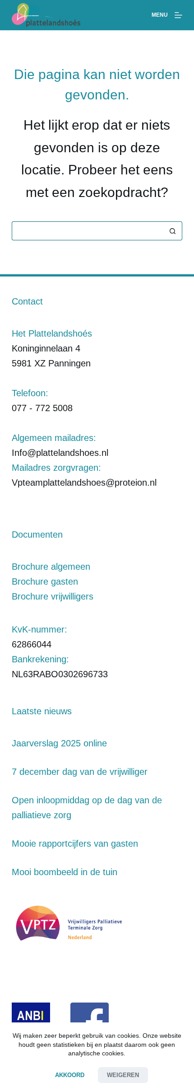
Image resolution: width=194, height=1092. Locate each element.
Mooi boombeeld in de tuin (64, 872)
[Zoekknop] (172, 230)
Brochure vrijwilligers (52, 596)
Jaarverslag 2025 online (59, 743)
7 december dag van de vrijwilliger (80, 772)
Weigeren (123, 1075)
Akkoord (69, 1075)
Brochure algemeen (51, 567)
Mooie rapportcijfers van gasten (75, 843)
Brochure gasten (45, 581)
